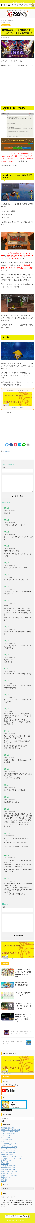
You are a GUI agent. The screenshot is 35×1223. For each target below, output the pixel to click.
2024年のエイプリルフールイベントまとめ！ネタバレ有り (23, 1006)
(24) (8, 22)
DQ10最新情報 (6, 451)
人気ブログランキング (17, 407)
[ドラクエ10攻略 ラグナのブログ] (17, 6)
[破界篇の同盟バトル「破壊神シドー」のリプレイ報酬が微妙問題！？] (19, 444)
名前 (3, 467)
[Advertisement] (17, 86)
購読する (6, 1077)
